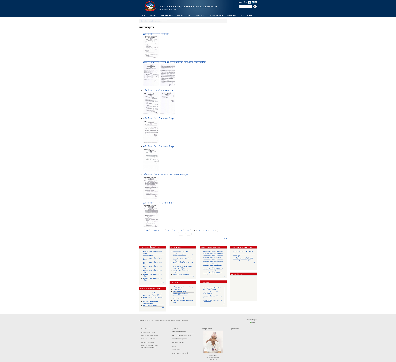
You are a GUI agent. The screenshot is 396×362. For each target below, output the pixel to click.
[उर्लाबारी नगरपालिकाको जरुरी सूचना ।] (151, 47)
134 (168, 230)
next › (180, 234)
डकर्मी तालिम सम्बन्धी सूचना (179, 291)
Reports (188, 15)
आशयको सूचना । (237, 256)
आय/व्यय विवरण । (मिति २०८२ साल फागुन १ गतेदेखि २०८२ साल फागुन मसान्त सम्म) (213, 269)
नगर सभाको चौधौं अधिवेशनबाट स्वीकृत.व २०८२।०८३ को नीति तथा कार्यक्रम (182, 267)
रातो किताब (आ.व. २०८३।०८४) (180, 252)
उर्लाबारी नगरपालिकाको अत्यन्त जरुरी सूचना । (160, 90)
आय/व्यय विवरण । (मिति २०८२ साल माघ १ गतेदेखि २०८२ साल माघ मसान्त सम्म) (213, 273)
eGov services (199, 15)
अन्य (225, 238)
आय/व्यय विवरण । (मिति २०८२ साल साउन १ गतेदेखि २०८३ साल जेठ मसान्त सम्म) (213, 257)
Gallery (242, 15)
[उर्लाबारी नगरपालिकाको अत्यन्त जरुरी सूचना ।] (151, 103)
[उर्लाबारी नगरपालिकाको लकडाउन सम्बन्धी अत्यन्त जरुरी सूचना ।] (151, 187)
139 (199, 230)
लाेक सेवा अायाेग (176, 349)
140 (206, 230)
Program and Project (166, 15)
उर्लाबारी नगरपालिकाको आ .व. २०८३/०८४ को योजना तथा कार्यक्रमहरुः (183, 255)
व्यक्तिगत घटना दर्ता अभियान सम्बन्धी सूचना (183, 287)
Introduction (151, 15)
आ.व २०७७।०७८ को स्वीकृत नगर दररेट (152, 293)
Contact (249, 15)
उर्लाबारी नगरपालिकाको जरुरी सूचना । (157, 33)
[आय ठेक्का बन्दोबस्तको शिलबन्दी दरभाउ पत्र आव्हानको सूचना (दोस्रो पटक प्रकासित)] (151, 75)
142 (220, 230)
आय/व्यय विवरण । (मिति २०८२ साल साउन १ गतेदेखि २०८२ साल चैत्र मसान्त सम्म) (213, 265)
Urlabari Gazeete (232, 15)
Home (144, 15)
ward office (180, 15)
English (240, 2)
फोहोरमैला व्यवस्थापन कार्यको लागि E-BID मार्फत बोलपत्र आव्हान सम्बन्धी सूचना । (243, 259)
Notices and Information (215, 15)
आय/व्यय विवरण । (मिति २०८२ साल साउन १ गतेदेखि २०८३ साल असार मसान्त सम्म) (213, 252)
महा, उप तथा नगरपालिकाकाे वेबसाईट (180, 353)
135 (174, 230)
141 (213, 230)
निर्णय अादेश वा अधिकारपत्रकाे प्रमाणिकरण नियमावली (150, 302)
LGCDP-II (174, 346)
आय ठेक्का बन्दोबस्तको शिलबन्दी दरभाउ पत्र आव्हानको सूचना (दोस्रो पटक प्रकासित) (174, 62)
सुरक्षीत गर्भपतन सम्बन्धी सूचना (180, 298)
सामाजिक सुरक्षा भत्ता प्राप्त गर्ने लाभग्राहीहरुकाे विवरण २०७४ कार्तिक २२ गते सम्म (212, 288)
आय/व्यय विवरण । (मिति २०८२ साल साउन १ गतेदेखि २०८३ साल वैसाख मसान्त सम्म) (213, 261)
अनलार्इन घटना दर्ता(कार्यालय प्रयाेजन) (181, 335)
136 (181, 230)
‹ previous (156, 230)
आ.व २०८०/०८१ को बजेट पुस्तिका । (181, 274)
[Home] (150, 5)
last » (188, 234)
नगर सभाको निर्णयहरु (148, 256)
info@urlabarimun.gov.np (152, 345)
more (162, 282)
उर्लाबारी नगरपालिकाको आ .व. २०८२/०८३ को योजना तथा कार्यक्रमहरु (183, 263)
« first (146, 230)
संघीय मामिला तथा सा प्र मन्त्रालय (179, 339)
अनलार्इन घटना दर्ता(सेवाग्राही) (179, 331)
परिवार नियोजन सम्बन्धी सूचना (180, 296)
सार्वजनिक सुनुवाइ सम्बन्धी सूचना (180, 294)
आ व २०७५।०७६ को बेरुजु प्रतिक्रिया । (152, 295)
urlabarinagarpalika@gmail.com (149, 347)
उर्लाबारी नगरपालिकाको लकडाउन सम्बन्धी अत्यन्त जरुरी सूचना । (166, 174)
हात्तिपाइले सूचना (177, 289)
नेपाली (245, 2)
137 (188, 230)
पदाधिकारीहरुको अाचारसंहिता (150, 305)
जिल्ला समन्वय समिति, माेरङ (178, 342)
